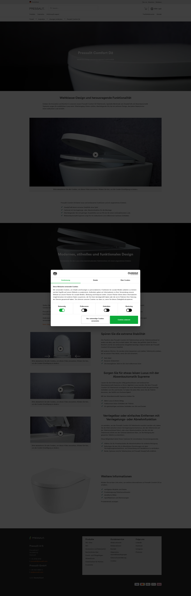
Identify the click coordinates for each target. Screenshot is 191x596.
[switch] (84, 310)
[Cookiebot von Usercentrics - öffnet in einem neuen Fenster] (129, 273)
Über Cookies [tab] (125, 280)
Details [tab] (95, 280)
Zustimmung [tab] (65, 280)
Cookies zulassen (124, 320)
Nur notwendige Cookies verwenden (95, 320)
